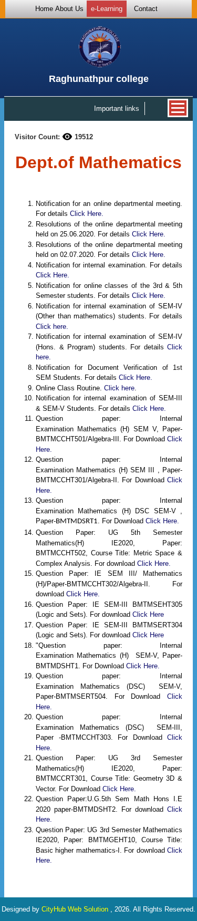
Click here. (52, 326)
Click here (119, 388)
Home (44, 9)
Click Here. (86, 214)
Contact (146, 9)
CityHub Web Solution (76, 909)
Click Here (148, 614)
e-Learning (106, 9)
